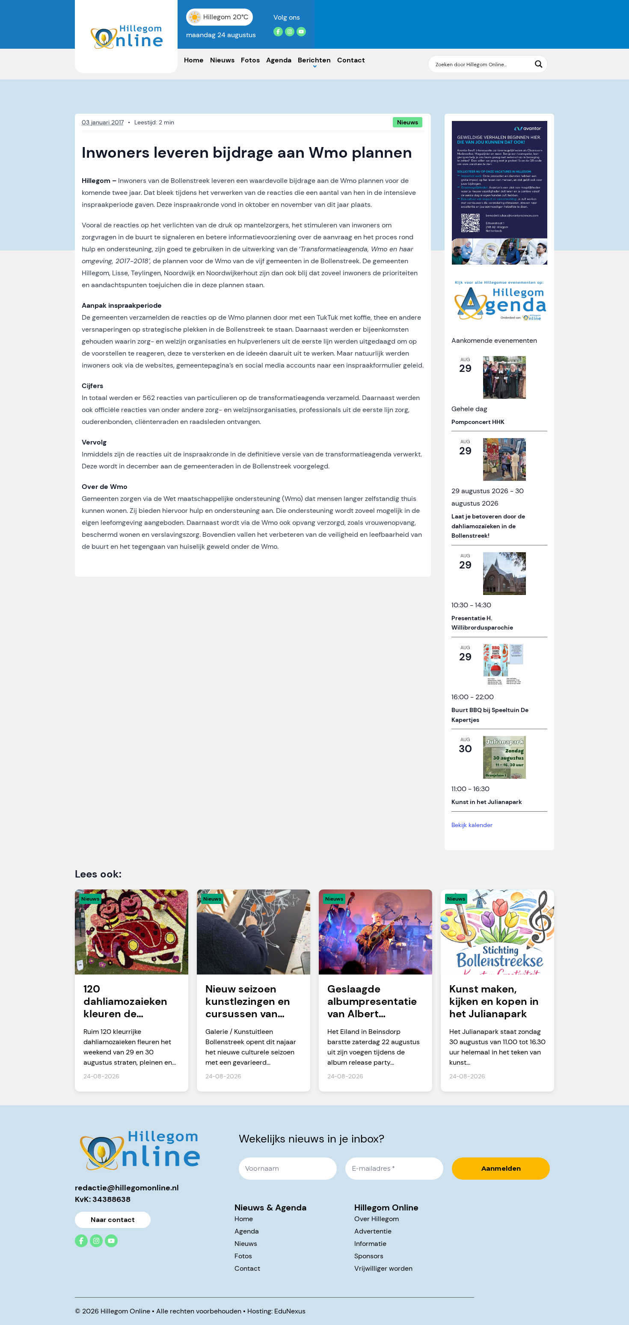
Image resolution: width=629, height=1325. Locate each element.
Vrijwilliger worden (383, 1268)
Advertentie (373, 1231)
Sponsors (368, 1255)
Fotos (250, 60)
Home (194, 60)
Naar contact (113, 1219)
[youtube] (301, 31)
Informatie (370, 1243)
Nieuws (222, 60)
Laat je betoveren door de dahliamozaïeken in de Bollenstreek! (488, 525)
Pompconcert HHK (477, 422)
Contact (351, 60)
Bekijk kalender (472, 825)
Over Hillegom (376, 1218)
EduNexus (290, 1311)
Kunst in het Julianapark (486, 802)
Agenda (278, 60)
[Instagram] (289, 31)
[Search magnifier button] (539, 64)
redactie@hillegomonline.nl (127, 1188)
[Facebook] (278, 31)
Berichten (314, 60)
